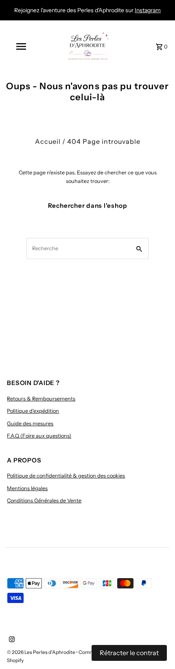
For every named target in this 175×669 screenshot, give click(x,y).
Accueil (48, 141)
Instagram (148, 10)
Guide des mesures (30, 423)
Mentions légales (27, 488)
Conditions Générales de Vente (44, 500)
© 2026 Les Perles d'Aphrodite (41, 652)
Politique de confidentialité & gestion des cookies (66, 476)
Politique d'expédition (33, 411)
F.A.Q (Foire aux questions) (39, 436)
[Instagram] (11, 640)
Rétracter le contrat (129, 653)
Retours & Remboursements (41, 399)
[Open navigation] (22, 46)
